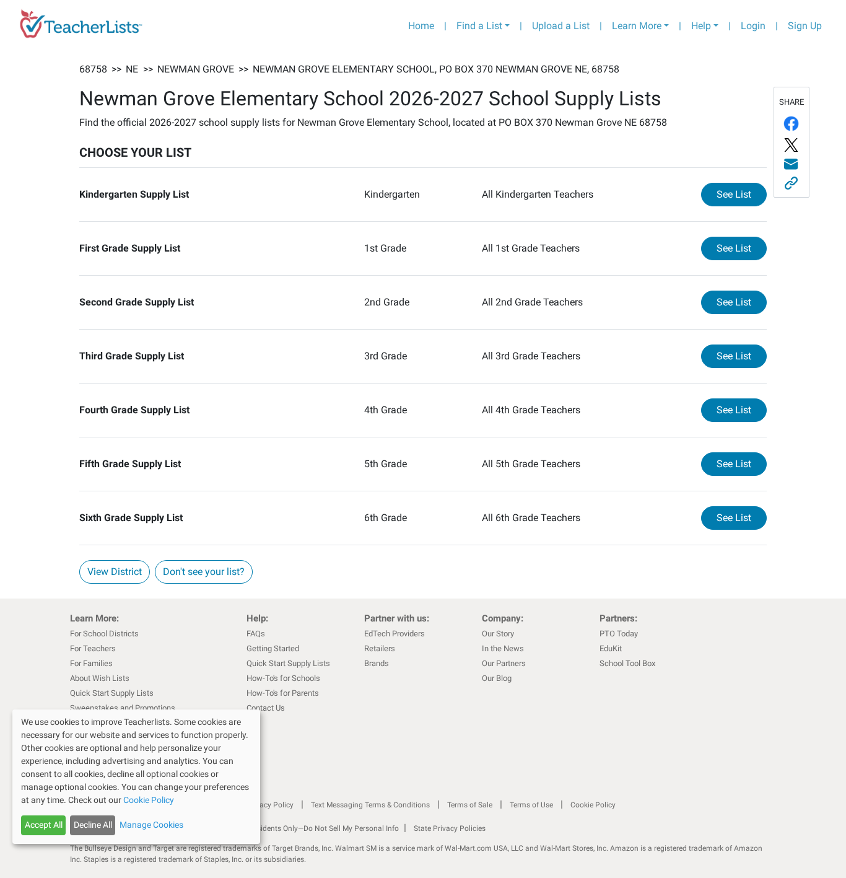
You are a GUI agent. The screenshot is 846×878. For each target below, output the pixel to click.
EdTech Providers (394, 633)
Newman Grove (195, 69)
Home (421, 26)
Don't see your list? (204, 571)
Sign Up (805, 26)
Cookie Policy (593, 805)
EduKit (611, 648)
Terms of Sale (469, 805)
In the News (503, 648)
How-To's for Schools (283, 678)
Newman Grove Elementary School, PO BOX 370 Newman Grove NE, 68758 (436, 69)
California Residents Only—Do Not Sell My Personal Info (306, 828)
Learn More (636, 26)
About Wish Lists (99, 678)
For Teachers (93, 648)
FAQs (255, 633)
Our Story (498, 633)
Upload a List (561, 26)
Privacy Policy (270, 805)
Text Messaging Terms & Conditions (370, 805)
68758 (93, 69)
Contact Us (265, 708)
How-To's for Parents (282, 693)
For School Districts (104, 633)
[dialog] (136, 776)
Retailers (379, 648)
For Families (91, 663)
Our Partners (504, 663)
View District (114, 571)
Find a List (479, 26)
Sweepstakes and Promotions (122, 708)
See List (742, 194)
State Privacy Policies (450, 828)
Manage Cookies (151, 825)
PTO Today (619, 633)
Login (753, 26)
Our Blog (497, 678)
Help (701, 26)
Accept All (44, 825)
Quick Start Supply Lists (112, 693)
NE (132, 69)
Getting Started (272, 648)
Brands (376, 663)
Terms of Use (531, 805)
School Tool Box (627, 663)
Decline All (93, 825)
